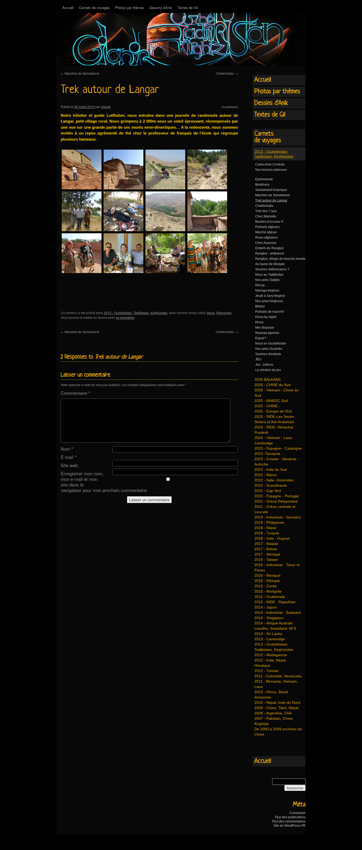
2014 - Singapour (269, 618)
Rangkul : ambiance (269, 253)
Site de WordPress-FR (289, 825)
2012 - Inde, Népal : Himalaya (271, 663)
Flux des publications (290, 817)
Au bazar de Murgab (270, 264)
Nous (211, 312)
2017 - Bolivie (265, 549)
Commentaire (75, 393)
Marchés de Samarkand (80, 73)
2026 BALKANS (267, 379)
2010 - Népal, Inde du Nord (277, 702)
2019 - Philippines (269, 522)
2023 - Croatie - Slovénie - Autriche (276, 461)
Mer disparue (264, 327)
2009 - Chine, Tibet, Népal (276, 708)
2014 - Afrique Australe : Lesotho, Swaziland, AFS (275, 625)
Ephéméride (264, 179)
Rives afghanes (266, 237)
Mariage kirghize (267, 290)
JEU (258, 359)
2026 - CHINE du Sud (272, 385)
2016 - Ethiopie (267, 581)
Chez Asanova (265, 243)
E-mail (69, 457)
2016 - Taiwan (266, 559)
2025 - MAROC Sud (271, 401)
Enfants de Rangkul (269, 248)
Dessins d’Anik (160, 7)
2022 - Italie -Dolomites (273, 480)
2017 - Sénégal (267, 554)
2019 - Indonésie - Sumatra (277, 517)
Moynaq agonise (267, 333)
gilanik (106, 106)
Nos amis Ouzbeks (268, 349)
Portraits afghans (267, 227)
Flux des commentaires (289, 821)
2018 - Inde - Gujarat (272, 538)
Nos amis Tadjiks (267, 280)
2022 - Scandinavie (270, 485)
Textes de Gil (188, 7)
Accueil (68, 7)
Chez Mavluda (265, 216)
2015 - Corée (265, 586)
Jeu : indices (264, 364)
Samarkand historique (271, 190)
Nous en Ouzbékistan (270, 343)
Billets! (260, 306)
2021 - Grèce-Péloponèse (276, 501)
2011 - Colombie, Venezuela (278, 676)
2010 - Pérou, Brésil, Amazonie (271, 694)
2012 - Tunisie (266, 671)
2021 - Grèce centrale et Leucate (274, 509)
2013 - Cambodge (269, 639)
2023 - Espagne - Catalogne (278, 448)
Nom (67, 448)
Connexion (298, 813)
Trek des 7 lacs (266, 211)
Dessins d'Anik (271, 103)
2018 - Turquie (266, 533)
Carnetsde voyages (267, 137)
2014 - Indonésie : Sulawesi (277, 612)
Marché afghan (266, 232)
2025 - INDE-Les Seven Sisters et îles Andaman (274, 419)
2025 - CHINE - (267, 406)
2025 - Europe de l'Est (273, 411)
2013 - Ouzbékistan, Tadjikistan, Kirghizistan (135, 312)
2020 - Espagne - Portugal (276, 496)
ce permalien (125, 317)
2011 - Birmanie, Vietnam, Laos (276, 684)
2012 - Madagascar (270, 655)
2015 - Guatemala (269, 596)
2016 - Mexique (267, 575)
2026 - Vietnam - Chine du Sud (276, 392)
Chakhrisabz (227, 73)
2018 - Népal (265, 528)
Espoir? (260, 338)
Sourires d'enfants (268, 354)
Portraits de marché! (269, 312)
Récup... (261, 285)
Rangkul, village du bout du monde (280, 259)
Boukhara (262, 184)
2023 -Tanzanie (267, 453)
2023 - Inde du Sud (270, 469)
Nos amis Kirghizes (269, 301)
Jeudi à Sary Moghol (270, 296)
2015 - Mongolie (268, 591)
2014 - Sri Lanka (268, 634)
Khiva (259, 322)
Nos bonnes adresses (271, 170)
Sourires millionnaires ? (272, 269)
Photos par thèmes (129, 7)
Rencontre (223, 312)
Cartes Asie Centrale (270, 164)
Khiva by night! (265, 317)
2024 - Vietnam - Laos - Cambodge (274, 440)
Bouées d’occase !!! (269, 221)
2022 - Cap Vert (267, 491)
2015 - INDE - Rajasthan (274, 602)
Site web (69, 465)
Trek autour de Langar (271, 200)
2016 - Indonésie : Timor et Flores (277, 567)
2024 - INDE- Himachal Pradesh (273, 430)
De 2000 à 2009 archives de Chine (278, 731)
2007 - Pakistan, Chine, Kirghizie (274, 721)
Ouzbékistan (230, 107)
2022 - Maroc (265, 475)
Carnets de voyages (94, 7)
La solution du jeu (268, 370)
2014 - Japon (265, 607)
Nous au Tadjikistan (269, 274)
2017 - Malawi (266, 544)
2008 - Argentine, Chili (273, 713)
